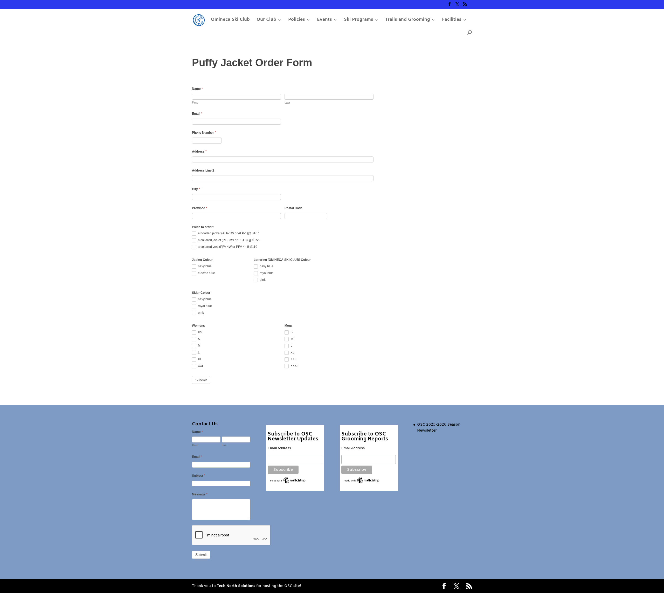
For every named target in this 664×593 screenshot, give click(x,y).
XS (199, 332)
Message (200, 494)
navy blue (204, 266)
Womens (198, 326)
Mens (289, 326)
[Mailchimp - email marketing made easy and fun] (288, 483)
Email (197, 113)
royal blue (266, 273)
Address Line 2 (203, 170)
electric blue (206, 273)
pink (262, 280)
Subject (198, 476)
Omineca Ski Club (230, 20)
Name (197, 89)
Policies (296, 20)
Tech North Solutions (236, 586)
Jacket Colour (202, 260)
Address (199, 151)
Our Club (266, 20)
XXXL (294, 366)
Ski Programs (358, 20)
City (196, 189)
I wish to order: (203, 227)
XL (199, 359)
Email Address (279, 448)
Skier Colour (201, 293)
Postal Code (293, 208)
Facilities (451, 20)
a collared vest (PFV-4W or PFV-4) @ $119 (227, 247)
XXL (200, 366)
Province (199, 208)
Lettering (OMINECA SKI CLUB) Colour (282, 260)
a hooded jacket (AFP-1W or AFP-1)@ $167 (228, 233)
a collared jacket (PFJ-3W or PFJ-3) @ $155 (228, 240)
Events (324, 20)
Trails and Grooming (407, 20)
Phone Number (204, 132)
